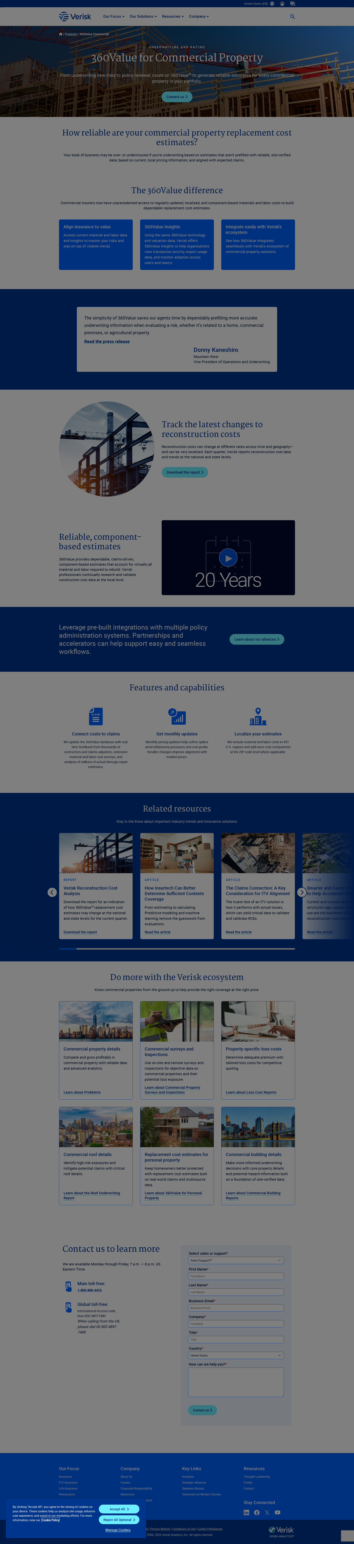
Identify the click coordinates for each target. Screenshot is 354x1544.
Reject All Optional (117, 1519)
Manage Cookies (118, 1530)
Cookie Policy (50, 1520)
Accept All (117, 1509)
